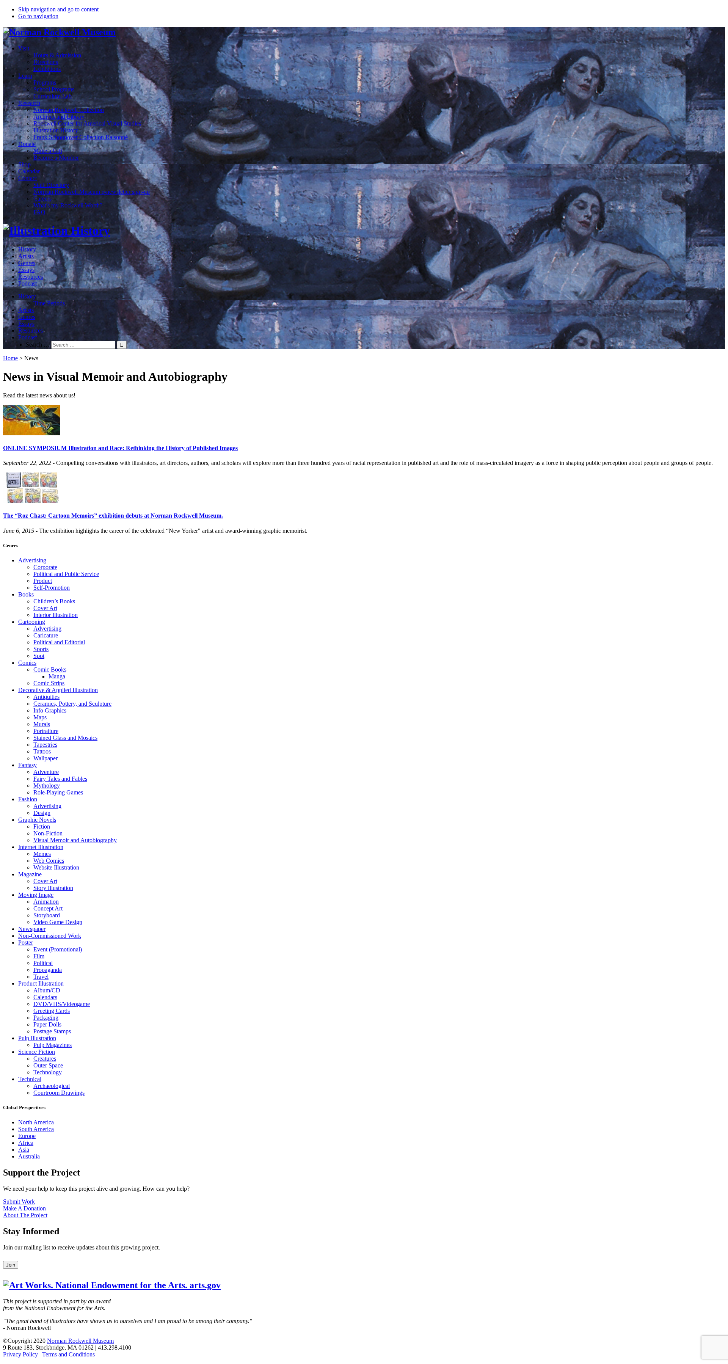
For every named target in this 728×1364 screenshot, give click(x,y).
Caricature (45, 635)
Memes (42, 854)
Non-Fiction (48, 833)
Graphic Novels (37, 819)
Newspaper (32, 929)
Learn (25, 75)
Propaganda (47, 970)
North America (36, 1122)
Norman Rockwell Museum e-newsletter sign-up (91, 191)
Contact (27, 178)
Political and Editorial (59, 642)
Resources (30, 276)
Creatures (44, 1058)
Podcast (27, 283)
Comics (27, 662)
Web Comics (48, 860)
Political (43, 963)
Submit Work (19, 1201)
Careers (42, 198)
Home (10, 358)
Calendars (45, 997)
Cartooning (31, 621)
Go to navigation (38, 16)
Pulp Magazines (52, 1045)
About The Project (25, 1215)
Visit (23, 48)
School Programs (53, 89)
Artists (26, 256)
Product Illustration (41, 983)
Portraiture (45, 731)
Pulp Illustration (37, 1038)
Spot (38, 656)
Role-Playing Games (58, 792)
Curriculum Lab (52, 96)
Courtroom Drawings (59, 1092)
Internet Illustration (40, 847)
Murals (41, 724)
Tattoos (42, 751)
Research (29, 103)
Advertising (32, 560)
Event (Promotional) (57, 949)
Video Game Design (57, 922)
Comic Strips (48, 683)
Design (41, 813)
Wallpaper (45, 758)
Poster (25, 942)
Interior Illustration (55, 615)
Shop (24, 164)
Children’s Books (54, 601)
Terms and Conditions (68, 1354)
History (27, 249)
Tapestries (45, 744)
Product (42, 581)
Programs (44, 82)
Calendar (29, 171)
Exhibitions (47, 69)
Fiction (41, 826)
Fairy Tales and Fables (60, 778)
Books (26, 594)
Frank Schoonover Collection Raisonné (80, 137)
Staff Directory (51, 185)
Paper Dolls (47, 1024)
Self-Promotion (51, 587)
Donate (27, 144)
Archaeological (51, 1086)
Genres (26, 263)
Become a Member (56, 157)
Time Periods (49, 303)
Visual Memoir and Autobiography (75, 840)
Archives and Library (59, 116)
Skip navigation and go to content (58, 9)
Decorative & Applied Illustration (58, 690)
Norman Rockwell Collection (68, 110)
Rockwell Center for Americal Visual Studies (87, 123)
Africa (25, 1143)
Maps (40, 717)
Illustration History (55, 130)
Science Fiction (36, 1052)
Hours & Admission (57, 55)
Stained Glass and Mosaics (65, 738)
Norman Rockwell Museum (80, 1340)
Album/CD (46, 990)
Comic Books (49, 669)
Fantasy (27, 765)
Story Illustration (53, 888)
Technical (29, 1079)
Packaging (45, 1017)
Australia (29, 1156)
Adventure (46, 772)
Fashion (27, 799)
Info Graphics (49, 710)
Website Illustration (56, 867)
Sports (41, 649)
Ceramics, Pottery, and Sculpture (72, 703)
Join (10, 1265)
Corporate (45, 567)
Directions (45, 62)
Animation (46, 901)
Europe (27, 1136)
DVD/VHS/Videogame (61, 1004)
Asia (23, 1149)
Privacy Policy (20, 1354)
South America (36, 1129)
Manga (57, 676)
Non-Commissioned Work (49, 935)
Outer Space (48, 1065)
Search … (38, 344)
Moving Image (35, 895)
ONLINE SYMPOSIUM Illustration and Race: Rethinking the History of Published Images (120, 448)
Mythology (46, 785)
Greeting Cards (51, 1011)
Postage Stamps (52, 1031)
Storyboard (46, 915)
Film (38, 956)
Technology (47, 1072)
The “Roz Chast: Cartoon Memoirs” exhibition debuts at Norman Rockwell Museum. (113, 515)
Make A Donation (24, 1208)
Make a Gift (47, 151)
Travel (41, 976)
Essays (26, 270)
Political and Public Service (66, 574)
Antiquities (46, 697)
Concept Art (48, 908)
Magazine (30, 874)
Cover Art (45, 608)
